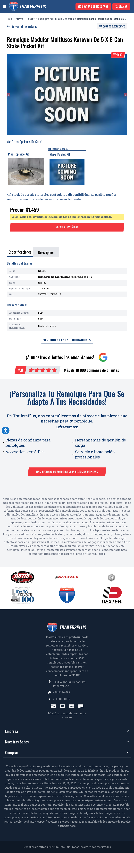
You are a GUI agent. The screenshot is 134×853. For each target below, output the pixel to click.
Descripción (46, 252)
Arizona (19, 19)
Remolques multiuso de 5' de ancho (56, 19)
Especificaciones (19, 252)
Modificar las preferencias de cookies (67, 715)
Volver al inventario (24, 26)
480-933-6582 (61, 692)
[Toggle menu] (5, 7)
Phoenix (30, 19)
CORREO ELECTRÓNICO (114, 26)
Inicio (9, 19)
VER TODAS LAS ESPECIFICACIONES (67, 339)
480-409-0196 (61, 699)
